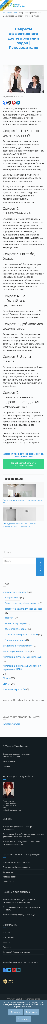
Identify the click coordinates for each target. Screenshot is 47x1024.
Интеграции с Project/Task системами (22, 656)
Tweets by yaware (11, 723)
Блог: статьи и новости (14, 592)
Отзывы (6, 766)
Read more (31, 1012)
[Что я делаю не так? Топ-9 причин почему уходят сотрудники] (23, 518)
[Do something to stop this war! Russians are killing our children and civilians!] (6, 6)
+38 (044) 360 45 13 (10, 803)
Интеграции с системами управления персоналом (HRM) (22, 667)
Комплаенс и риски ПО (14, 689)
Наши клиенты (9, 761)
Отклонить (23, 1019)
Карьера (6, 942)
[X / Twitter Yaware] (9, 971)
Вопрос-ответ (12, 597)
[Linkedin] (18, 103)
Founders (7, 947)
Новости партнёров (15, 623)
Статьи (6, 683)
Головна (7, 12)
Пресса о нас (8, 937)
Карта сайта (8, 881)
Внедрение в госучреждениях (18, 645)
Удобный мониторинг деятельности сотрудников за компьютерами (19, 901)
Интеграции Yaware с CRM (16, 651)
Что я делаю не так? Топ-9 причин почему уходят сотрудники (20, 525)
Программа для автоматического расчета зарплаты (21, 908)
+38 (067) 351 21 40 (10, 805)
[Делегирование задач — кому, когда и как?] (23, 495)
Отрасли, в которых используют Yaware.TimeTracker (17, 755)
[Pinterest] (14, 103)
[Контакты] (23, 790)
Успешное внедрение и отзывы (21, 634)
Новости (9, 617)
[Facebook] (5, 103)
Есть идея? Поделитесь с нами (16, 952)
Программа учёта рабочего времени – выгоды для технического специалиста (23, 835)
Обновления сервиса (16, 628)
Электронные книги (15, 640)
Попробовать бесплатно (23, 464)
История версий (10, 877)
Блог (15, 12)
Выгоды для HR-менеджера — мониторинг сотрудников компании (22, 842)
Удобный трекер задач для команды (19, 914)
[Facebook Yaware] (5, 971)
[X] (9, 103)
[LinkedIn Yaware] (18, 971)
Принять (15, 1012)
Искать (40, 566)
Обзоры (7, 678)
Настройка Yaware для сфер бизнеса (23, 608)
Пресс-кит (7, 932)
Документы (8, 872)
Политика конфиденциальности (17, 867)
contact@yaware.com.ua (12, 810)
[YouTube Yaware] (14, 971)
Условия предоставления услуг (16, 862)
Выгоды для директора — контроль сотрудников (19, 827)
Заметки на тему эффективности (22, 603)
